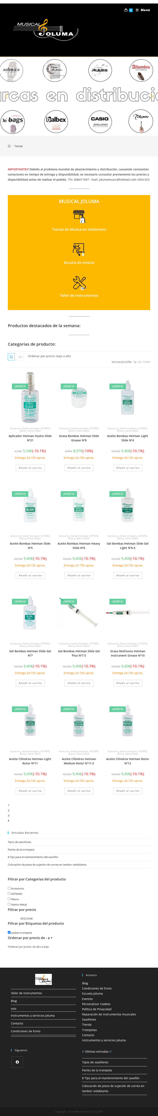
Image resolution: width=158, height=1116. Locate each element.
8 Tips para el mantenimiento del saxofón (33, 857)
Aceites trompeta (30, 428)
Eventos (87, 999)
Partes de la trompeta (21, 849)
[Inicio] (9, 146)
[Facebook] (17, 1062)
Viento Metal (34, 430)
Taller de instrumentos (26, 993)
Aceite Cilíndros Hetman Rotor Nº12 (127, 761)
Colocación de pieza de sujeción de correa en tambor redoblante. (47, 864)
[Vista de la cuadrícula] (11, 356)
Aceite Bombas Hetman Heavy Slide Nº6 (79, 546)
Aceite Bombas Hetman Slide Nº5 (30, 546)
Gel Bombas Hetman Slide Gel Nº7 (30, 653)
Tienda (87, 1024)
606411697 (81, 179)
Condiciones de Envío (25, 1031)
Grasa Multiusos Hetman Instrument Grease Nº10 (127, 653)
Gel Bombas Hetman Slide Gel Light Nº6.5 (128, 546)
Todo (146, 362)
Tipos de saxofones (19, 842)
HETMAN (45, 428)
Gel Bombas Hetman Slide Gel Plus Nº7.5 (79, 653)
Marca (23, 430)
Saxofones (89, 1019)
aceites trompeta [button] (21, 933)
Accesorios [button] (17, 888)
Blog (14, 1001)
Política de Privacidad (97, 1009)
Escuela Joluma (92, 993)
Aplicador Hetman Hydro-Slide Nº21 (30, 438)
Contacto (17, 1023)
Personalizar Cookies (96, 1004)
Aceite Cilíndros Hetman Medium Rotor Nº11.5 (79, 761)
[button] (79, 96)
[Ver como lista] (20, 356)
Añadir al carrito (30, 468)
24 (139, 362)
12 (134, 362)
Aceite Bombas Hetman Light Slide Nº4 (127, 438)
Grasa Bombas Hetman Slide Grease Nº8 (79, 438)
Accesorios (15, 428)
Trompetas (89, 1030)
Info (13, 1009)
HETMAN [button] (16, 894)
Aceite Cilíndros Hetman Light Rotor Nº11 (30, 761)
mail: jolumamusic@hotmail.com (113, 179)
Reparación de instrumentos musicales (109, 1014)
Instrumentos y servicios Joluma (33, 1015)
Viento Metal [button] (18, 904)
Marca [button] (14, 899)
